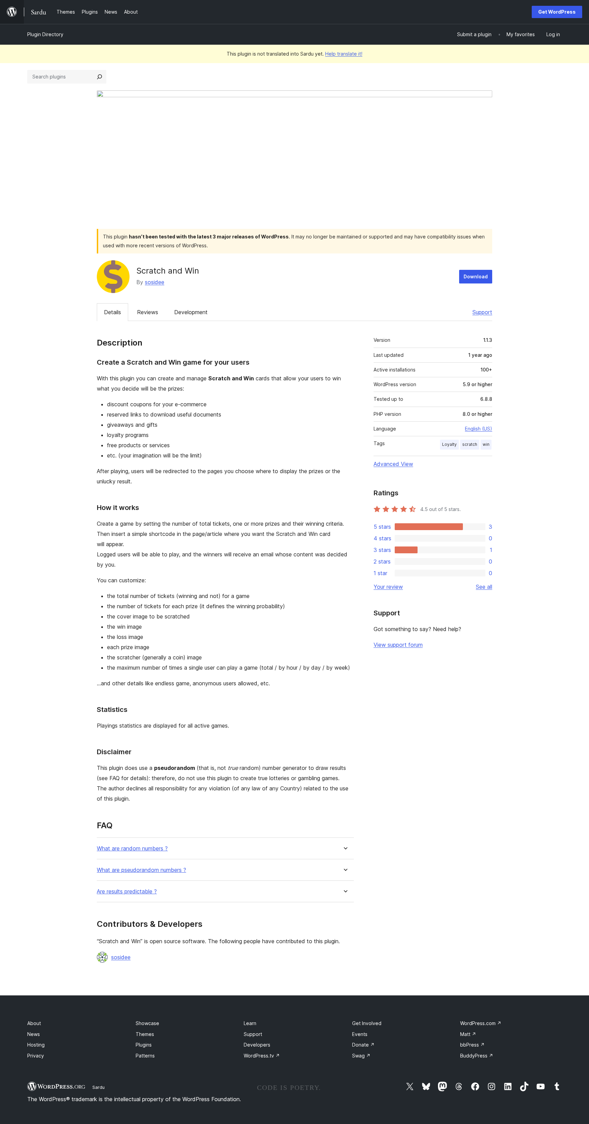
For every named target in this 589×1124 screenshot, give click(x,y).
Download (476, 276)
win (486, 444)
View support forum (398, 644)
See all (484, 586)
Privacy (35, 1056)
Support (482, 312)
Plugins (144, 1045)
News (33, 1034)
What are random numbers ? (132, 848)
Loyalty (449, 444)
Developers (257, 1045)
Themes (145, 1034)
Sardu (98, 1087)
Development (191, 312)
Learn (250, 1023)
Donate (363, 1045)
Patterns (145, 1056)
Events (359, 1034)
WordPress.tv (262, 1056)
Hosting (36, 1045)
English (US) (478, 429)
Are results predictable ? (127, 891)
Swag (361, 1056)
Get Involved (366, 1023)
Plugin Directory (45, 34)
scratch (469, 444)
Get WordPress (557, 12)
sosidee (154, 282)
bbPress (472, 1045)
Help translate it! (343, 54)
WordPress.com (480, 1023)
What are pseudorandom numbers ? (141, 870)
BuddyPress (476, 1056)
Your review (388, 586)
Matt (468, 1034)
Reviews (147, 312)
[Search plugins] (99, 77)
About (34, 1023)
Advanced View (393, 464)
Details (112, 312)
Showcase (147, 1023)
